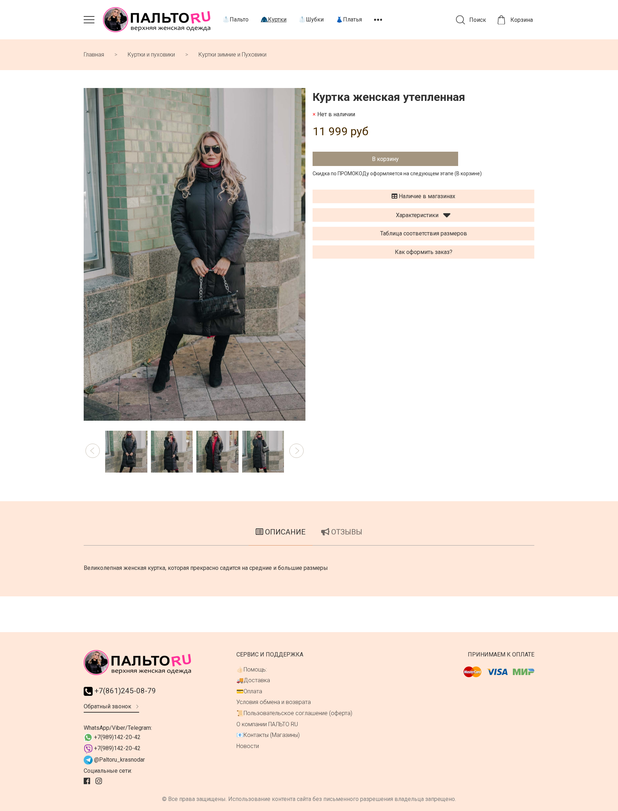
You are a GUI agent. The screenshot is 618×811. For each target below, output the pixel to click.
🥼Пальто (235, 19)
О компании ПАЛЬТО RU (267, 724)
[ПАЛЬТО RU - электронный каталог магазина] (156, 19)
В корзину (385, 159)
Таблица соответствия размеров (423, 233)
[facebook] (88, 781)
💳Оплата (249, 691)
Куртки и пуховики (151, 54)
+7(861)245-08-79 (124, 691)
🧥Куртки (273, 19)
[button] (92, 451)
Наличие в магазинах (426, 196)
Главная (94, 54)
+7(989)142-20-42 (117, 737)
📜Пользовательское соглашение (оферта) (294, 713)
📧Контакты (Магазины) (268, 735)
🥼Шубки (311, 19)
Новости (247, 746)
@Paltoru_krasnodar (119, 759)
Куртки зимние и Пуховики (232, 54)
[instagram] (99, 781)
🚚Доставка (253, 680)
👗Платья (349, 19)
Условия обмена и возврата (273, 702)
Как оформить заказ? (423, 252)
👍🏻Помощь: (251, 669)
